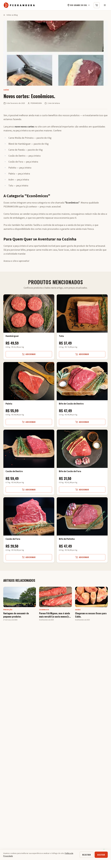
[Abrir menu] (105, 5)
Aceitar (101, 854)
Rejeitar (86, 854)
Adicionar (31, 354)
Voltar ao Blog (12, 15)
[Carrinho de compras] (97, 5)
